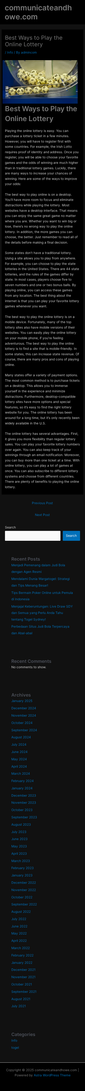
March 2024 (20, 773)
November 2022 (23, 890)
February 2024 (22, 781)
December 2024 (23, 708)
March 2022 (20, 948)
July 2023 (18, 832)
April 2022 (19, 941)
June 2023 (19, 839)
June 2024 (19, 752)
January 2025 (21, 701)
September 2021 (23, 992)
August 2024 (21, 737)
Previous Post (42, 503)
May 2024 (19, 759)
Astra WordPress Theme (52, 1075)
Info (10, 52)
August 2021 (20, 999)
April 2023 (19, 853)
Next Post (42, 515)
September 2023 (24, 817)
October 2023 (22, 810)
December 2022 (23, 882)
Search (10, 527)
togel (15, 1047)
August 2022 (21, 911)
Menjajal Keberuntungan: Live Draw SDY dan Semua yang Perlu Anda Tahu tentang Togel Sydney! (42, 613)
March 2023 (20, 861)
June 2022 (19, 926)
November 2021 (23, 977)
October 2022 (21, 897)
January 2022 (21, 962)
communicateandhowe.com (38, 12)
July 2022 (18, 919)
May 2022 (19, 933)
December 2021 (23, 970)
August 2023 (21, 824)
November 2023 (23, 802)
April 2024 (19, 766)
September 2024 (24, 730)
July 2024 (18, 744)
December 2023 (23, 795)
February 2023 (22, 868)
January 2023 (22, 875)
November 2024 (23, 715)
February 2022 (22, 955)
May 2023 (19, 846)
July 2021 (18, 1006)
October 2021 (21, 984)
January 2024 (22, 788)
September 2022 (24, 904)
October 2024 (22, 723)
